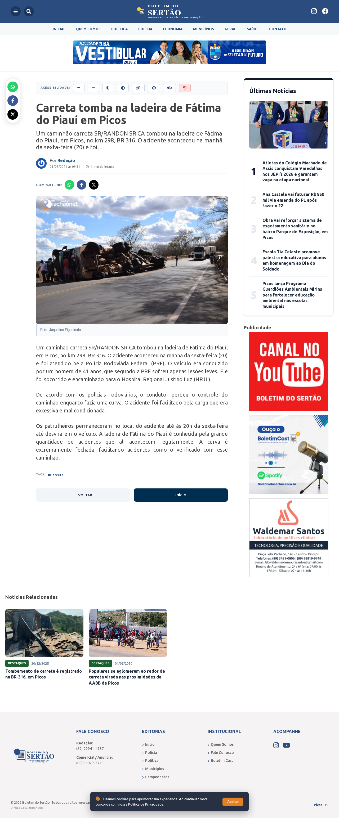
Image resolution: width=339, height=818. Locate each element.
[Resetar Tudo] (185, 88)
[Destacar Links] (138, 88)
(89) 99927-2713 (90, 763)
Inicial (59, 29)
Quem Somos (88, 29)
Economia (172, 29)
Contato (278, 29)
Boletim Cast (222, 760)
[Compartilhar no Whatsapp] (12, 87)
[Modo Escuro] (108, 88)
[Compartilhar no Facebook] (12, 100)
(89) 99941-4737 (90, 749)
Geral (230, 29)
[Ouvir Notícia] (169, 88)
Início (180, 495)
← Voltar (83, 495)
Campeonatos (157, 777)
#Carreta (55, 475)
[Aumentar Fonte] (78, 88)
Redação (66, 160)
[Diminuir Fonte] (93, 88)
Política (119, 29)
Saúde (252, 29)
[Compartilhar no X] (12, 114)
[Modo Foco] (154, 88)
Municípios (203, 29)
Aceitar (233, 802)
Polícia (145, 29)
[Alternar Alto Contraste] (123, 88)
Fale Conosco (222, 752)
